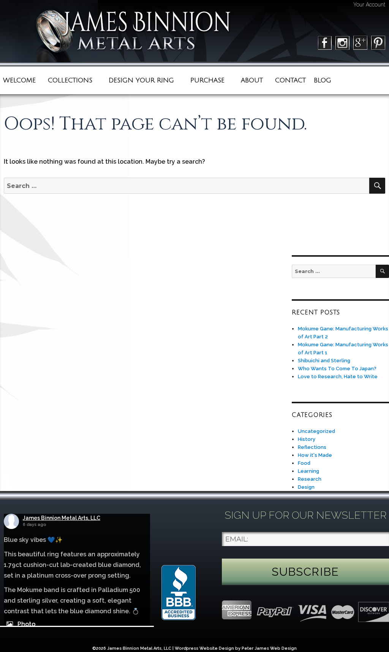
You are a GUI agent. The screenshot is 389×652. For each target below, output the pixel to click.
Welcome (19, 80)
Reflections (312, 447)
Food (304, 463)
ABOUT (252, 80)
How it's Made (315, 455)
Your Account (369, 5)
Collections (70, 80)
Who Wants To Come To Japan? (337, 368)
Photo (26, 624)
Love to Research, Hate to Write (338, 376)
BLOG (322, 80)
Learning (308, 471)
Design (306, 487)
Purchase (207, 80)
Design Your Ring (141, 80)
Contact (290, 80)
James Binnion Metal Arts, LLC (61, 518)
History (306, 439)
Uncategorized (316, 431)
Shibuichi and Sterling (324, 360)
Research (309, 479)
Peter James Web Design (269, 648)
